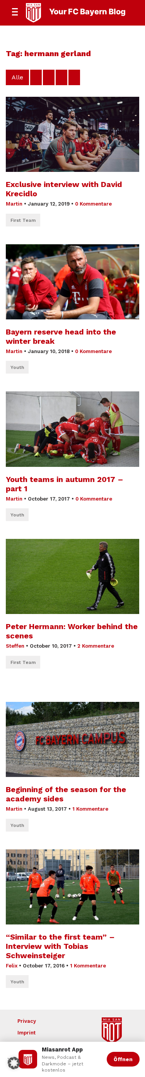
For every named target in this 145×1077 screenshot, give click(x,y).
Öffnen (123, 1059)
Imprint (26, 1033)
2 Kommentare (95, 646)
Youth (17, 367)
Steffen (15, 646)
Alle (17, 77)
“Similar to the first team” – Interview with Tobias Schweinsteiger (60, 946)
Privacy (26, 1021)
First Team (23, 220)
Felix (11, 966)
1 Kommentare (90, 809)
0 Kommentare (93, 204)
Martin (14, 204)
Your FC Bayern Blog (87, 11)
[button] (14, 1063)
